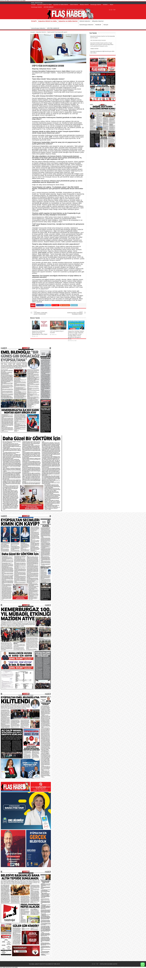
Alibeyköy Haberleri (84, 4)
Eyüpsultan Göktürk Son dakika (44, 4)
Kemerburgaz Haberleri (95, 4)
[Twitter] (114, 10)
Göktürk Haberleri (74, 4)
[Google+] (111, 10)
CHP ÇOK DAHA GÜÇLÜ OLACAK (98, 40)
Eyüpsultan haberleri (41, 32)
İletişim (111, 4)
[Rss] (109, 10)
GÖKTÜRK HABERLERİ (48, 7)
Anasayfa (33, 4)
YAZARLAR (105, 4)
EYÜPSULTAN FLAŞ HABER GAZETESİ (108, 964)
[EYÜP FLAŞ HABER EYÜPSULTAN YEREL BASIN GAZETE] (70, 13)
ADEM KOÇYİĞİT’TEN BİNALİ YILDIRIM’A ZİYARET (75, 313)
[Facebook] (113, 10)
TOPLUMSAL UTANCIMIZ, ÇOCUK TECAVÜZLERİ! (40, 313)
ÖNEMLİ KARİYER (94, 48)
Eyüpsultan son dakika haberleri (60, 4)
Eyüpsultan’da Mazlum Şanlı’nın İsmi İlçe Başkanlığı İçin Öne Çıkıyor (39, 332)
